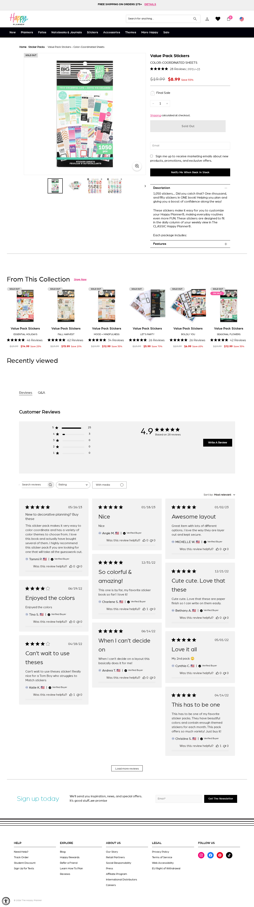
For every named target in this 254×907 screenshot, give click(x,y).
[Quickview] (38, 318)
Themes (130, 32)
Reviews (65, 874)
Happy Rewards (70, 857)
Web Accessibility (163, 863)
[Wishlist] (218, 18)
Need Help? (21, 851)
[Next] (143, 186)
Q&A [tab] (41, 393)
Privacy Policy (160, 851)
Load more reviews (127, 768)
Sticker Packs (36, 47)
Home (22, 47)
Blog (62, 851)
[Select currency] (241, 19)
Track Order (21, 857)
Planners (27, 32)
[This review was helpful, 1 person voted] (144, 609)
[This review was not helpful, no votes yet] (78, 566)
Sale (166, 32)
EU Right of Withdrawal (166, 868)
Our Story (112, 851)
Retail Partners (115, 857)
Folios (42, 32)
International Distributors (121, 879)
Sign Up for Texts (24, 868)
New (13, 32)
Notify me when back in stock (190, 172)
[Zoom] (85, 114)
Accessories (111, 32)
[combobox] (73, 484)
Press (109, 868)
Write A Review (217, 442)
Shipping (155, 115)
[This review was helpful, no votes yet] (70, 566)
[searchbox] (33, 485)
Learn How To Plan (71, 868)
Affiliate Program (116, 874)
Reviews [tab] (25, 393)
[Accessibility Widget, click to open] (6, 901)
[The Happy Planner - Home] (19, 18)
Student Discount (25, 863)
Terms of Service (162, 857)
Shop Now (80, 279)
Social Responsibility (118, 863)
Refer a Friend (68, 863)
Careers (111, 885)
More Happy (149, 32)
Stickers (92, 32)
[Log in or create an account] (207, 18)
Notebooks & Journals (66, 32)
